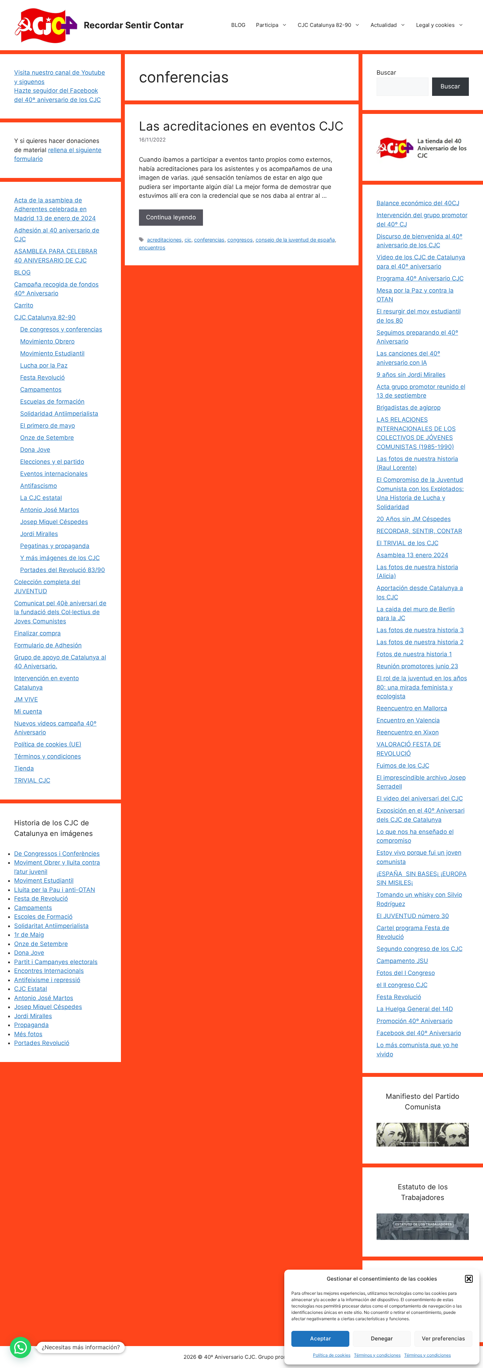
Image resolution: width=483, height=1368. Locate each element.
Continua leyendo (171, 217)
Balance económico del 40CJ (418, 203)
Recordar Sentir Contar (134, 25)
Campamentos (41, 389)
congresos (240, 240)
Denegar (382, 1338)
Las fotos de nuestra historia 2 (420, 642)
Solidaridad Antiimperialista (59, 413)
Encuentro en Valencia (408, 720)
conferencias (209, 240)
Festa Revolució (42, 377)
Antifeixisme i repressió (47, 979)
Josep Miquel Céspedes (54, 521)
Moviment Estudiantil (44, 880)
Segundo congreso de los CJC (419, 948)
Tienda (24, 768)
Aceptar (320, 1338)
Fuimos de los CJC (403, 765)
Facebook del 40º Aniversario (419, 1033)
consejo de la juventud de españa (295, 240)
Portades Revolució (41, 1042)
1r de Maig (29, 934)
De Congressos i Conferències (57, 853)
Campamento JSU (402, 960)
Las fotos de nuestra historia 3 (420, 630)
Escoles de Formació (43, 916)
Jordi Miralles (39, 533)
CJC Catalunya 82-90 (324, 25)
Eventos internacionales (54, 473)
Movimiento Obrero (47, 341)
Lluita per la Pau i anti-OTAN (54, 889)
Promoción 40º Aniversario (415, 1020)
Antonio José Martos (49, 509)
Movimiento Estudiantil (52, 353)
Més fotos (28, 1034)
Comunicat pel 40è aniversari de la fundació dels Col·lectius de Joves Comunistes (60, 612)
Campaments (33, 907)
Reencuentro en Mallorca (412, 708)
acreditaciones (164, 240)
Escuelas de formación (52, 401)
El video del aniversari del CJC (420, 798)
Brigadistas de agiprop (409, 407)
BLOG (238, 25)
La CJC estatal (41, 497)
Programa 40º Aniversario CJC (420, 278)
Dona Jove (35, 449)
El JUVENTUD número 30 (413, 915)
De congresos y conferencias (61, 329)
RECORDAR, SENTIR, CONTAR (419, 531)
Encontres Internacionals (49, 970)
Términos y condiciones (377, 1355)
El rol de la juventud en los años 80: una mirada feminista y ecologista (422, 687)
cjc (188, 240)
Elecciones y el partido (52, 461)
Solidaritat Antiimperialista (51, 925)
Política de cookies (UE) (47, 744)
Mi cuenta (28, 711)
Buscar (386, 72)
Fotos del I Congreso (406, 972)
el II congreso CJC (402, 984)
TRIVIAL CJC (32, 780)
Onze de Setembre (47, 437)
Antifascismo (38, 485)
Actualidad (384, 25)
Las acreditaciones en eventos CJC (241, 126)
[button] (468, 1278)
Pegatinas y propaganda (54, 545)
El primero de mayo (47, 425)
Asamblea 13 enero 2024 (412, 555)
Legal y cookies (435, 25)
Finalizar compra (37, 633)
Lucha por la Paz (44, 365)
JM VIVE (26, 699)
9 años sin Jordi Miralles (411, 374)
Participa (267, 25)
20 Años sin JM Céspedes (414, 519)
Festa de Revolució (41, 898)
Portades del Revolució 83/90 (62, 569)
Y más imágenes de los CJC (60, 557)
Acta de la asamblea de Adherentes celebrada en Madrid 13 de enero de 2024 (55, 209)
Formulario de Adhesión (48, 645)
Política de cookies (331, 1355)
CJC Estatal (30, 988)
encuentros (152, 247)
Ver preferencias (443, 1338)
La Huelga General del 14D (415, 1008)
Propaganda (31, 1024)
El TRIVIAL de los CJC (407, 543)
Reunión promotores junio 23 (417, 666)
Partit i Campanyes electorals (56, 961)
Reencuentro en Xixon (408, 732)
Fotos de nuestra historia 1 (414, 654)
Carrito (23, 305)
